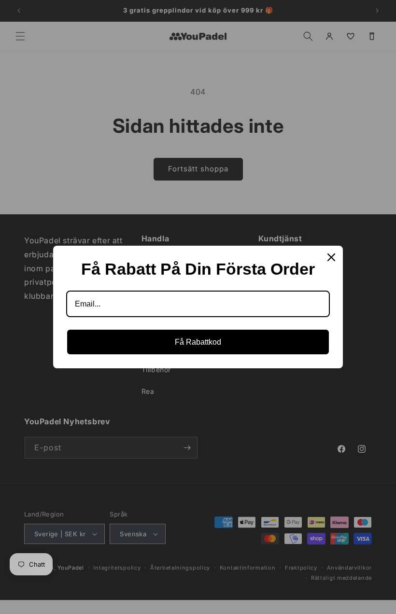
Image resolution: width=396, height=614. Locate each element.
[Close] (331, 257)
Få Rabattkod (198, 342)
